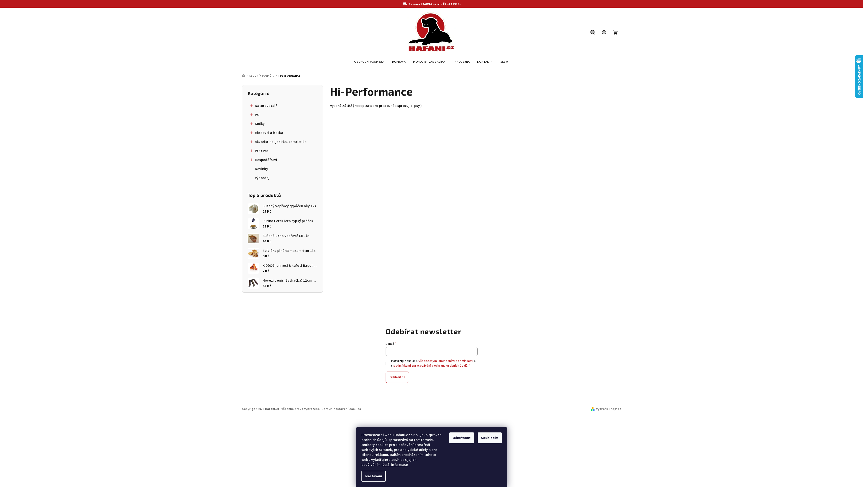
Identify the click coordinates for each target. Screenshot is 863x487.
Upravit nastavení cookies (341, 409)
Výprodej (262, 177)
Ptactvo (261, 150)
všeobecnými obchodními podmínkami (446, 361)
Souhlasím (489, 437)
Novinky (261, 168)
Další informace (395, 464)
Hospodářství (266, 159)
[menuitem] (369, 62)
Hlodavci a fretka (269, 132)
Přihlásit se (397, 377)
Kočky (260, 123)
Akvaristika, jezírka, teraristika (281, 141)
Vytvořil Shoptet (608, 409)
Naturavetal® (266, 105)
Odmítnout (462, 437)
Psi (257, 114)
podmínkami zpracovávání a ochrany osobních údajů (430, 365)
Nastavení (373, 476)
